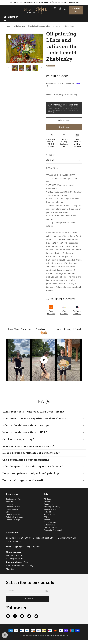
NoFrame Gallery (32, 635)
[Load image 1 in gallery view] (14, 68)
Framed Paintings (13, 520)
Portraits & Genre (13, 507)
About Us (48, 501)
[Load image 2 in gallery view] (21, 68)
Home (8, 26)
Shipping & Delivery (52, 507)
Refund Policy (49, 512)
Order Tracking (50, 522)
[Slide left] (8, 67)
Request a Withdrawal (53, 530)
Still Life (9, 512)
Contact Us (48, 504)
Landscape (10, 504)
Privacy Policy (50, 509)
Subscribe (28, 599)
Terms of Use (49, 514)
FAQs (46, 517)
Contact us (76, 10)
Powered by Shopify (45, 635)
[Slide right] (41, 67)
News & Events (50, 527)
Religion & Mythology (14, 517)
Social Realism (12, 509)
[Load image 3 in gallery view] (28, 68)
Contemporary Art (13, 499)
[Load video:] (44, 360)
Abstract (9, 501)
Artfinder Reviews (77, 312)
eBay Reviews (64, 312)
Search (47, 520)
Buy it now (64, 127)
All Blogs (47, 499)
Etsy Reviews (51, 312)
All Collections (19, 26)
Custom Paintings (13, 514)
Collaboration (49, 525)
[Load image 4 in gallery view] (35, 68)
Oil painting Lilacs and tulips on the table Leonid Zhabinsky (51, 26)
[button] (5, 10)
